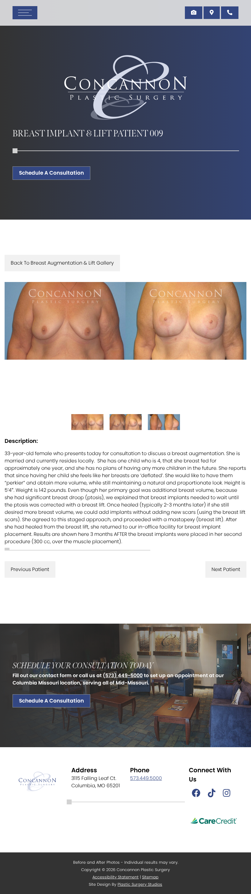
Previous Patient (30, 569)
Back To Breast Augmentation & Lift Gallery (62, 262)
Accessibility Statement (115, 877)
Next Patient (226, 569)
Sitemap (150, 877)
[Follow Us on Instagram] (227, 793)
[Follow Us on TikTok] (212, 793)
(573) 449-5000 (123, 675)
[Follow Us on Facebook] (196, 793)
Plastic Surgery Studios (140, 884)
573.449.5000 (146, 778)
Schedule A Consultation (51, 172)
